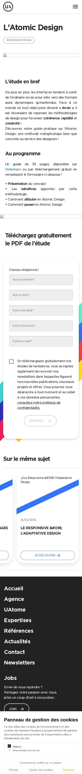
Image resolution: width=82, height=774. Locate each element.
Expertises (17, 620)
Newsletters (19, 662)
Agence (14, 599)
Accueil (13, 588)
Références (18, 631)
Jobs (10, 678)
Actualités (17, 641)
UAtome (14, 610)
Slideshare (13, 169)
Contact (14, 652)
